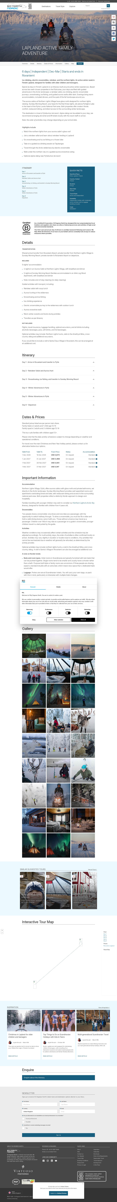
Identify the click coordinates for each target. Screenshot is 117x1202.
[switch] (48, 613)
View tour (32, 890)
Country (25, 1108)
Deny (33, 620)
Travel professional (31, 1118)
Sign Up (58, 1135)
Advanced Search (105, 8)
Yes (27, 1128)
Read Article (13, 1056)
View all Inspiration (103, 1007)
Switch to (58, 1193)
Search (108, 5)
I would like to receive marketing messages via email (36, 1125)
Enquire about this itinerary (34, 1078)
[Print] (114, 28)
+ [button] (2, 930)
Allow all (83, 620)
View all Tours (92, 869)
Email (62, 1108)
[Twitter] (114, 39)
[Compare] (114, 22)
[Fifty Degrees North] (16, 6)
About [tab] (84, 587)
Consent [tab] (32, 587)
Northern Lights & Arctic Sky (83, 503)
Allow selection (58, 620)
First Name (26, 1101)
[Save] (114, 17)
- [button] (2, 933)
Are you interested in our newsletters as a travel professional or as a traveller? (43, 1115)
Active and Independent (77, 195)
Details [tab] (58, 587)
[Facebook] (114, 33)
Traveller (28, 1122)
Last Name (63, 1101)
